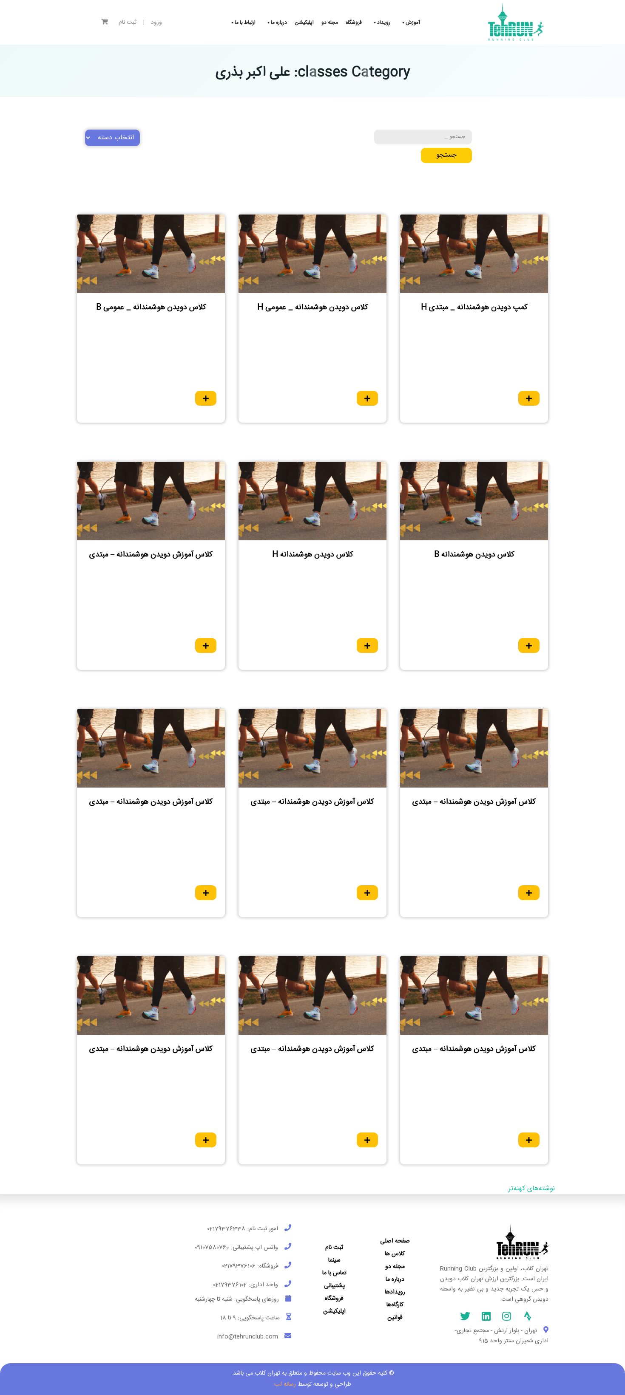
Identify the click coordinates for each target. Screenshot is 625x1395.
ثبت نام (127, 22)
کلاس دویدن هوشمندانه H (312, 554)
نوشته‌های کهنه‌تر (532, 1189)
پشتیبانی (334, 1286)
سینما (334, 1260)
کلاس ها (395, 1254)
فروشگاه (334, 1298)
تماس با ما (334, 1273)
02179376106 (239, 1266)
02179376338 (226, 1229)
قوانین (395, 1318)
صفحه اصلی (395, 1241)
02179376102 (230, 1285)
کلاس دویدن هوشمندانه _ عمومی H (312, 307)
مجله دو (395, 1267)
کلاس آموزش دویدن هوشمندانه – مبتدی (151, 554)
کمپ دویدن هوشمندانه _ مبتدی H (474, 307)
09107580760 (212, 1248)
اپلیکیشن (334, 1311)
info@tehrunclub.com (247, 1337)
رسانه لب (285, 1384)
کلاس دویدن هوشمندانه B (474, 554)
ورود (156, 22)
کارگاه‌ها (394, 1305)
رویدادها (395, 1292)
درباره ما (395, 1279)
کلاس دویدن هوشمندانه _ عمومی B (151, 307)
